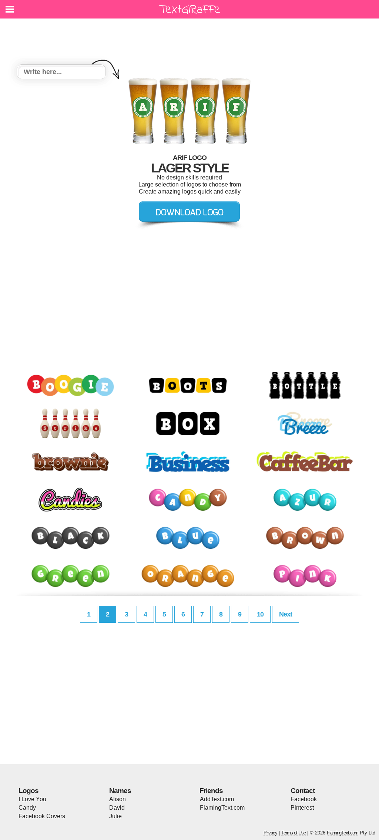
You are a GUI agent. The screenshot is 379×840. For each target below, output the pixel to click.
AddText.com (217, 799)
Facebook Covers (42, 816)
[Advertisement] (191, 37)
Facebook (304, 799)
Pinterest (302, 807)
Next (285, 614)
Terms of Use (293, 833)
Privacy (270, 833)
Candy (27, 807)
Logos (28, 790)
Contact (303, 790)
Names (120, 790)
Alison (117, 799)
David (117, 807)
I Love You (32, 799)
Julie (115, 816)
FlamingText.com (222, 807)
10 (260, 614)
